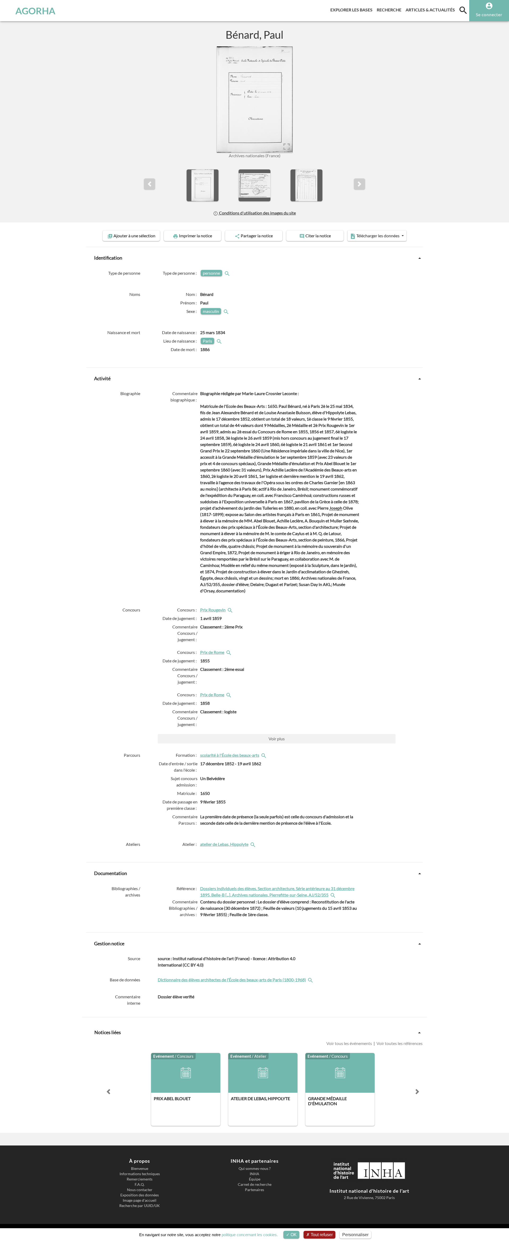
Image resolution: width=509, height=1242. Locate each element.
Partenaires (254, 1189)
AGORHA (35, 10)
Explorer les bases (352, 9)
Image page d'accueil (139, 1200)
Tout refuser (321, 1234)
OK (293, 1234)
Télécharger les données (378, 235)
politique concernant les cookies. (250, 1234)
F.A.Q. (139, 1184)
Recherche (390, 9)
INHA (254, 1174)
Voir (277, 738)
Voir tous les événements (349, 1043)
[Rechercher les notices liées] (230, 609)
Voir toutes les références (399, 1043)
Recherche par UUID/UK (139, 1205)
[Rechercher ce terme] (227, 272)
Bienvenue (139, 1168)
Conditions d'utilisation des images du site (257, 212)
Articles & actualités (431, 9)
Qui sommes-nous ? (255, 1168)
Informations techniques (140, 1174)
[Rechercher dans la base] (311, 979)
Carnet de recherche (254, 1184)
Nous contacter (139, 1189)
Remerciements (139, 1179)
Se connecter (489, 14)
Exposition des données (139, 1195)
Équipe (254, 1179)
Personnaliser (355, 1234)
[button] (149, 184)
